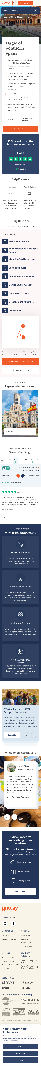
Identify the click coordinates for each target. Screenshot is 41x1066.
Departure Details (22, 370)
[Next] (34, 735)
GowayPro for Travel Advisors (27, 967)
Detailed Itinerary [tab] (24, 226)
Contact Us (12, 735)
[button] (23, 326)
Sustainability (26, 946)
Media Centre (26, 943)
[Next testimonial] (14, 817)
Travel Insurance (9, 957)
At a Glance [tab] (9, 226)
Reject (20, 1060)
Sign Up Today (20, 891)
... (9, 17)
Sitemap (5, 968)
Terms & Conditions (10, 965)
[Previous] (26, 735)
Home (5, 17)
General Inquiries (9, 939)
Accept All (20, 1046)
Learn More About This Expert (18, 797)
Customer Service (9, 935)
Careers (24, 939)
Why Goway (26, 935)
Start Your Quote (20, 129)
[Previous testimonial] (7, 817)
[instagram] (5, 924)
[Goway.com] (6, 3)
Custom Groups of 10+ (29, 962)
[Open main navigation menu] (37, 3)
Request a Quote (25, 3)
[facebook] (13, 924)
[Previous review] (5, 517)
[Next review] (12, 517)
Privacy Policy (8, 961)
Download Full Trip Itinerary (22, 361)
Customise (20, 1053)
